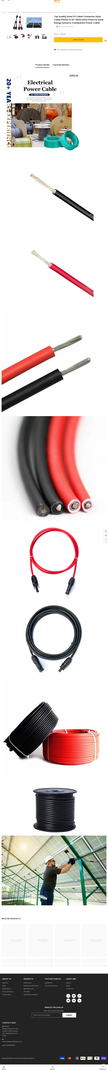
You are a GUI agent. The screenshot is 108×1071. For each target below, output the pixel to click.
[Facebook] (68, 996)
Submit (69, 1015)
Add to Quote (78, 40)
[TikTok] (68, 1001)
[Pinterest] (79, 996)
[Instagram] (74, 996)
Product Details (42, 65)
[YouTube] (74, 1001)
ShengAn (63, 34)
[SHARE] (104, 40)
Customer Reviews (61, 65)
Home (3, 12)
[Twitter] (79, 1001)
